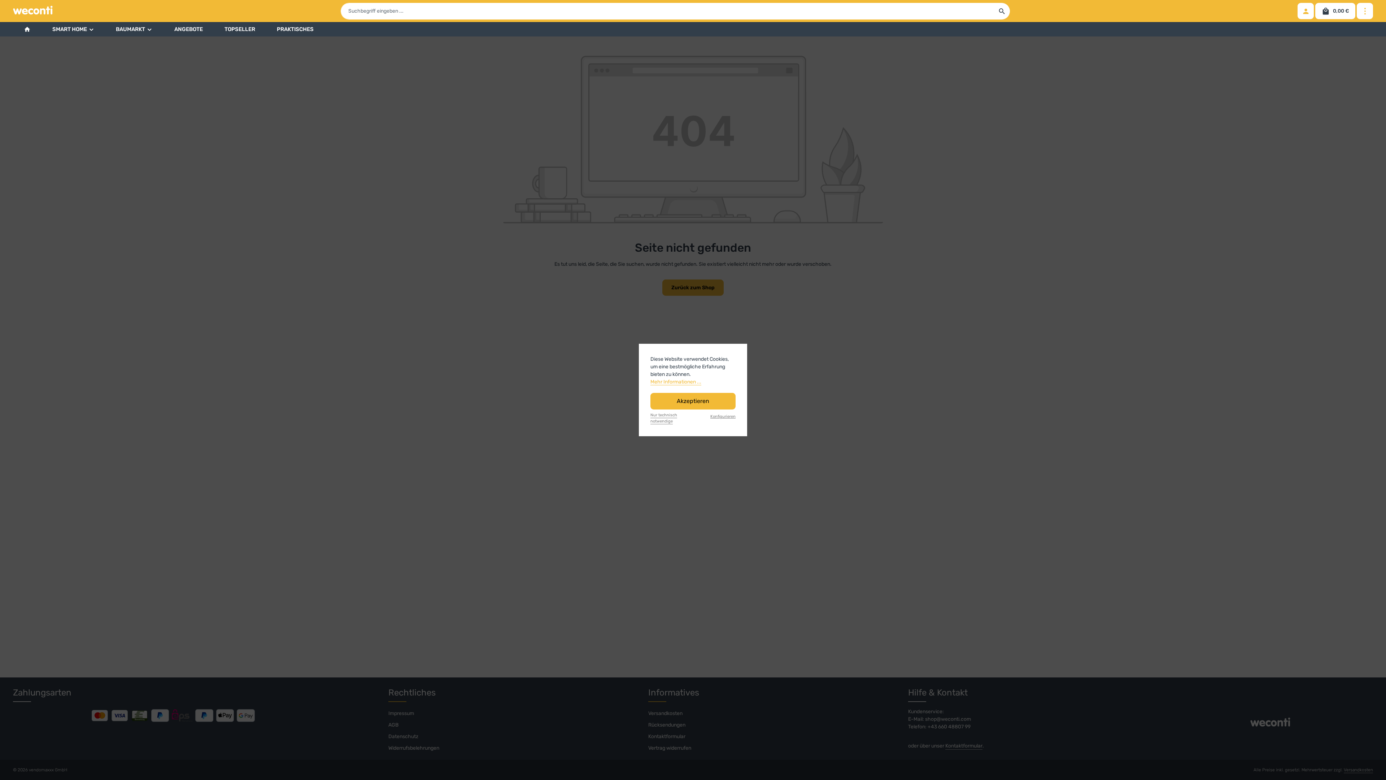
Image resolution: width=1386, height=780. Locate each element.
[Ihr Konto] (1306, 11)
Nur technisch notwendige (663, 418)
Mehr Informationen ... (675, 382)
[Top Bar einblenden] (1365, 11)
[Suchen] (1002, 11)
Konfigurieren (723, 416)
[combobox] (668, 11)
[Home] (27, 29)
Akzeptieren (693, 401)
